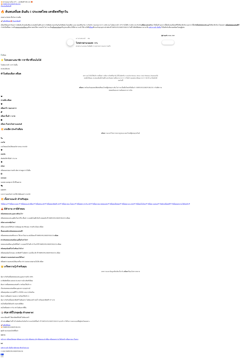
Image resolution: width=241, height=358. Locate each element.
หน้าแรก (3, 339)
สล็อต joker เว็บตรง (72, 339)
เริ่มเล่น (3, 6)
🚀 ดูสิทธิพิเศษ (5, 21)
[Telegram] (3, 354)
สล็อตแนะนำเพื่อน (43, 339)
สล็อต (91, 27)
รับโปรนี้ (169, 42)
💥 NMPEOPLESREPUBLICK (11, 4)
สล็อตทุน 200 (33, 339)
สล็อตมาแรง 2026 (22, 339)
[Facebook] (1, 354)
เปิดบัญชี (8, 6)
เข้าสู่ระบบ (25, 348)
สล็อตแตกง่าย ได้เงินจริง (58, 339)
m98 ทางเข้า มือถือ (155, 27)
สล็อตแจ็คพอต (11, 339)
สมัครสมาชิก (17, 348)
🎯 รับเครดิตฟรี (15, 21)
